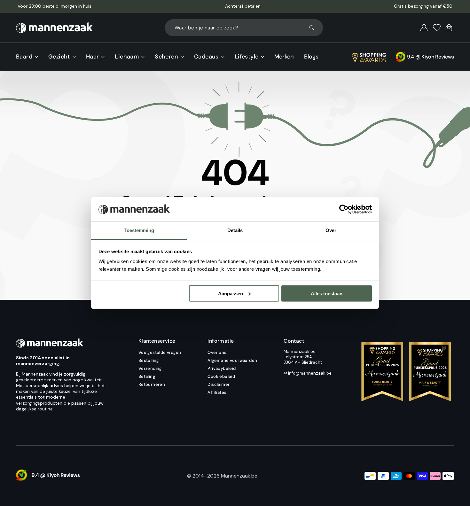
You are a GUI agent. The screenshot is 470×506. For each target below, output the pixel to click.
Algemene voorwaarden (232, 360)
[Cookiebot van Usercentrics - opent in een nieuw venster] (344, 209)
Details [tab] (235, 230)
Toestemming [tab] (139, 230)
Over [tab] (330, 230)
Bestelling (148, 360)
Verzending (150, 368)
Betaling (146, 376)
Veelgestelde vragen (159, 352)
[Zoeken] (314, 28)
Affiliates (217, 392)
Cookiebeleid (221, 376)
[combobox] (244, 27)
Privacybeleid (222, 368)
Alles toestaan (326, 293)
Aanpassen (230, 293)
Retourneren (151, 384)
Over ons (217, 352)
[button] (424, 28)
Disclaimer (219, 384)
